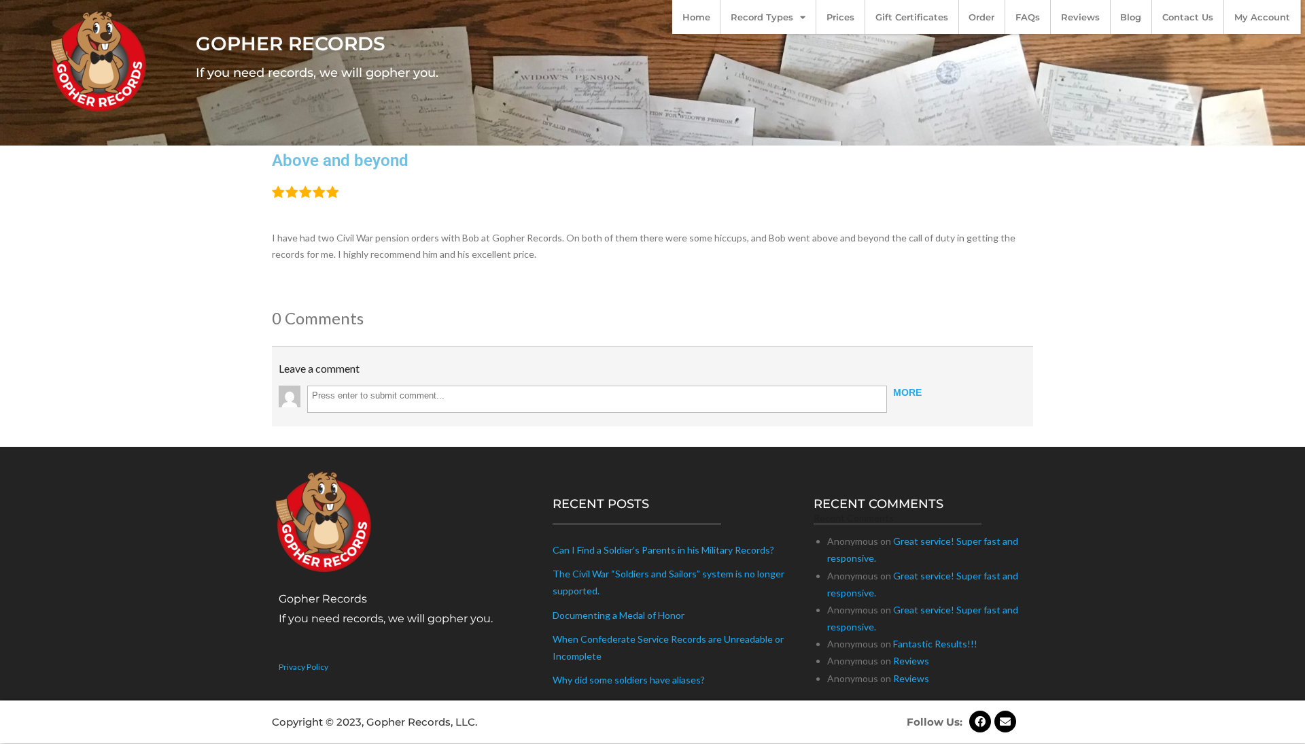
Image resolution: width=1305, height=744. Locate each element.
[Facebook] (980, 721)
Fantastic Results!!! (935, 643)
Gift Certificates (911, 17)
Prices (840, 17)
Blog (1130, 17)
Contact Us (1187, 17)
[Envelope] (1005, 721)
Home (696, 17)
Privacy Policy (303, 667)
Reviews (1080, 17)
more (907, 392)
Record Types (762, 17)
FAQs (1027, 17)
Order (981, 17)
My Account (1262, 17)
